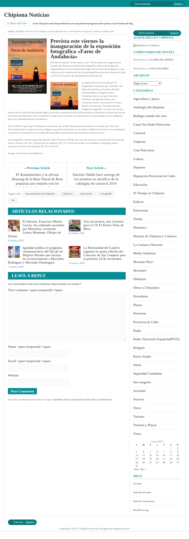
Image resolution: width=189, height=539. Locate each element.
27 (157, 462)
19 (150, 458)
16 (177, 455)
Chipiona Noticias (26, 14)
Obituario (139, 279)
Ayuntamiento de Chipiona (40, 193)
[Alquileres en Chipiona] (146, 45)
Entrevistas (140, 210)
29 (171, 462)
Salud (137, 365)
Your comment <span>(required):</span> (35, 290)
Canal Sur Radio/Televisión (151, 124)
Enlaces (138, 202)
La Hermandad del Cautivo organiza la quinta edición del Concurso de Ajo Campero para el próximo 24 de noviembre (104, 253)
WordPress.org (141, 510)
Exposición (86, 193)
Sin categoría (142, 382)
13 (157, 455)
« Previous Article (37, 168)
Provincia (139, 313)
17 (136, 458)
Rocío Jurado (142, 356)
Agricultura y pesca (146, 99)
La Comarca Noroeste (148, 245)
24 (136, 462)
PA (13, 200)
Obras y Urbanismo (146, 287)
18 (143, 458)
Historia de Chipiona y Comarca (155, 236)
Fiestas (137, 219)
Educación (140, 184)
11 (143, 455)
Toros (137, 408)
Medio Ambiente (144, 253)
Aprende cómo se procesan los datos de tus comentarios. (82, 399)
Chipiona (68, 193)
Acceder (137, 483)
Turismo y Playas (145, 425)
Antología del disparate (148, 107)
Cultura (19, 31)
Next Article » (96, 168)
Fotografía (105, 193)
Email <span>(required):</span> (29, 361)
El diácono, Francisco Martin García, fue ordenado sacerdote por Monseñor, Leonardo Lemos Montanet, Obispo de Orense (36, 229)
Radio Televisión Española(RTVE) (156, 339)
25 (143, 462)
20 (157, 458)
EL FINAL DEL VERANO (162, 59)
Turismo (138, 416)
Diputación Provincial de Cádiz (154, 176)
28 (164, 462)
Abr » (143, 469)
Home (10, 31)
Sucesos (138, 399)
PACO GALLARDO (160, 68)
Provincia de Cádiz (146, 322)
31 (136, 465)
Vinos (137, 433)
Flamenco (139, 227)
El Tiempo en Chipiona (148, 193)
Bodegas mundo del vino (150, 116)
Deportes (139, 167)
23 (177, 458)
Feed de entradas (142, 492)
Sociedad (139, 391)
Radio (137, 330)
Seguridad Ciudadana (147, 373)
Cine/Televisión (143, 150)
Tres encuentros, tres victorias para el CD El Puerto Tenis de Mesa (103, 225)
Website (13, 375)
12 (150, 455)
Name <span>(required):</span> (29, 346)
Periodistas (140, 296)
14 (164, 455)
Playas (137, 305)
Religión (139, 348)
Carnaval (139, 133)
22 (171, 458)
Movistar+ (140, 270)
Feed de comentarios (144, 501)
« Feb (136, 469)
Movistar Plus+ (143, 262)
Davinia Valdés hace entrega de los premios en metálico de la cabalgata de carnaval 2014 (97, 178)
